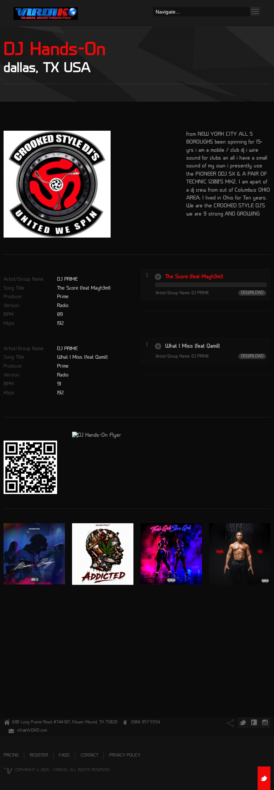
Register (39, 756)
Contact (89, 756)
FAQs (64, 756)
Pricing (11, 756)
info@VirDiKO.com (32, 731)
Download (252, 293)
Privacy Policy (124, 756)
